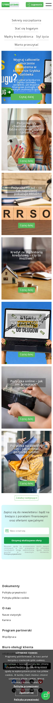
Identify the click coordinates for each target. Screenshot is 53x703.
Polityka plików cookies (15, 597)
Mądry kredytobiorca (18, 36)
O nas (6, 608)
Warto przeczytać (27, 45)
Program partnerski (17, 630)
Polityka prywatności (12, 554)
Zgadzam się (26, 693)
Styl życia (42, 36)
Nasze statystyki (11, 614)
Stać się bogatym (26, 28)
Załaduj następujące (26, 498)
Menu (49, 4)
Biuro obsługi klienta (17, 647)
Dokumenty (11, 586)
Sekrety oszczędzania (26, 20)
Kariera (6, 620)
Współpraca (9, 636)
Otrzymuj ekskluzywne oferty (26, 540)
